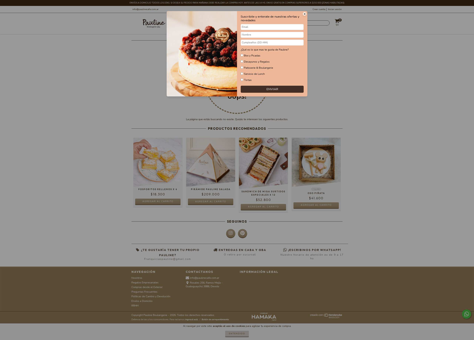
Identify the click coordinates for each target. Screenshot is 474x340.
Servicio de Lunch (254, 74)
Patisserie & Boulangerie (258, 68)
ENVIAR (272, 89)
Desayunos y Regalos (257, 61)
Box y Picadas (252, 55)
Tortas (248, 80)
